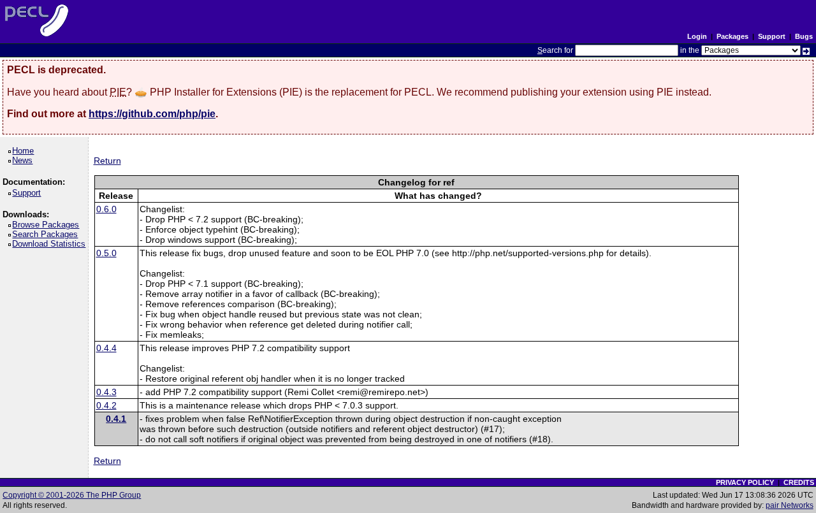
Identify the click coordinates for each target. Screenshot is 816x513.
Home (25, 150)
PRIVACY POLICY (745, 482)
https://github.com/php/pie (152, 113)
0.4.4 (106, 348)
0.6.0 (106, 209)
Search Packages (47, 234)
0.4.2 (106, 405)
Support (771, 36)
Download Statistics (51, 244)
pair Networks (789, 505)
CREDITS (798, 482)
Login (697, 36)
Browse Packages (48, 224)
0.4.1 (116, 419)
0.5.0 (106, 253)
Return (107, 160)
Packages (732, 36)
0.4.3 (106, 392)
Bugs (804, 36)
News (24, 160)
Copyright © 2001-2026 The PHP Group (72, 495)
